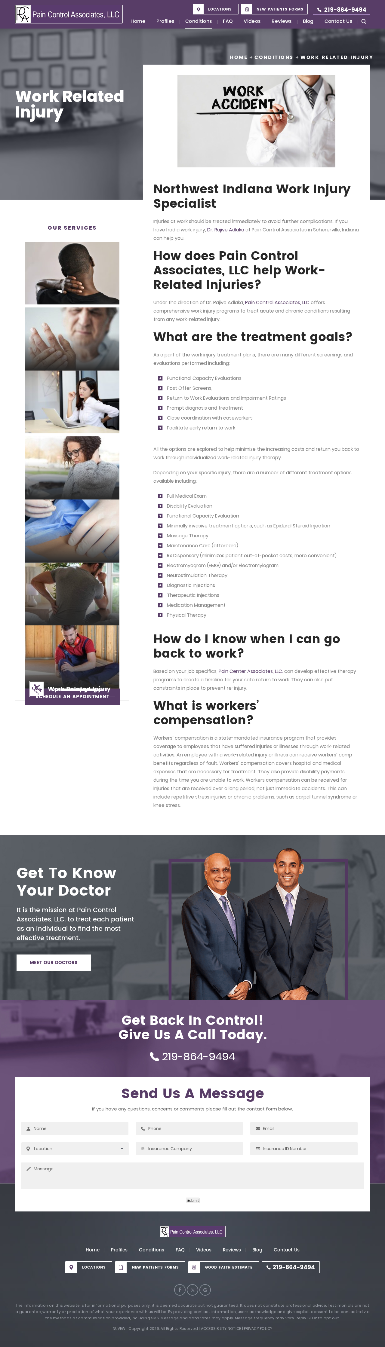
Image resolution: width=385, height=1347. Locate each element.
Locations (220, 9)
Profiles (165, 21)
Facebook (180, 1290)
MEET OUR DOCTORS (54, 963)
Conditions (198, 21)
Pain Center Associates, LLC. (251, 671)
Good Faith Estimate (229, 1267)
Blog (308, 21)
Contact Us (339, 21)
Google (205, 1290)
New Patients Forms (280, 9)
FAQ (228, 21)
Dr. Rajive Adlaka (225, 229)
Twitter (192, 1290)
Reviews (282, 21)
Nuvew (119, 1328)
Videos (252, 21)
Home (138, 21)
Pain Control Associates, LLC (277, 302)
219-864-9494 (345, 10)
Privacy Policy (258, 1328)
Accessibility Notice (221, 1328)
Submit (192, 1200)
